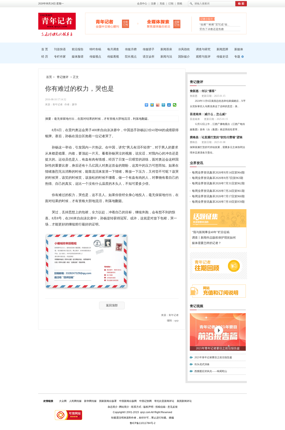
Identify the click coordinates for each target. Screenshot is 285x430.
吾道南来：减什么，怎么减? (208, 114)
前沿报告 (77, 49)
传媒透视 (113, 56)
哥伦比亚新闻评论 (164, 401)
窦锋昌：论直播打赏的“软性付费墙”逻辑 (216, 137)
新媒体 (238, 49)
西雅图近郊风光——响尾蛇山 (210, 371)
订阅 (170, 3)
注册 (153, 3)
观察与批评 (203, 56)
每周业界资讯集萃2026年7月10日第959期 (218, 201)
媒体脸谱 (77, 56)
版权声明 (148, 406)
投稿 (179, 3)
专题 (237, 56)
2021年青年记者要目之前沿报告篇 (218, 348)
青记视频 (196, 306)
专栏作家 (60, 56)
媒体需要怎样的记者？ (206, 243)
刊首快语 (60, 49)
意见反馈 (173, 406)
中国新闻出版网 (128, 401)
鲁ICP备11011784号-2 (142, 423)
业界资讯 (196, 163)
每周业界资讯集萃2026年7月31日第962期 (218, 183)
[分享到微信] (175, 105)
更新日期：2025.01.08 (213, 142)
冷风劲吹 (184, 49)
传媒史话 (222, 56)
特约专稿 (95, 49)
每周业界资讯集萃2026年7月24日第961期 (218, 190)
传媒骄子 (148, 49)
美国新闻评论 (184, 401)
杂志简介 (113, 406)
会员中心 (142, 3)
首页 (49, 77)
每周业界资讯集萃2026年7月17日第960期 (218, 196)
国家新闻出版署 (108, 401)
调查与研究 (203, 49)
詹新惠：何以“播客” (203, 91)
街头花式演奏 (201, 364)
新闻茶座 (166, 49)
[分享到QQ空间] (152, 105)
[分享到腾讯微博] (163, 105)
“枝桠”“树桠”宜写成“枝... (214, 24)
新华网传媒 (90, 401)
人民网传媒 (75, 401)
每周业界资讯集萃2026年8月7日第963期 (217, 178)
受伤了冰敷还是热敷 (211, 29)
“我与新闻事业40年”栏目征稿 (211, 232)
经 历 (44, 56)
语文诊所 (148, 56)
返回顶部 (112, 305)
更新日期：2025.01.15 (213, 95)
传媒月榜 (131, 49)
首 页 (44, 49)
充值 (162, 3)
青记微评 (62, 77)
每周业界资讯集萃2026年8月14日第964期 (218, 172)
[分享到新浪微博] (158, 105)
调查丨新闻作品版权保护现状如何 (214, 237)
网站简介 (124, 406)
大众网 (63, 401)
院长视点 (131, 56)
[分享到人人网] (169, 105)
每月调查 (113, 49)
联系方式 (136, 406)
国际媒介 (184, 56)
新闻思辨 (222, 49)
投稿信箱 (160, 406)
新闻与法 (166, 56)
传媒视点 (95, 56)
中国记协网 (145, 401)
